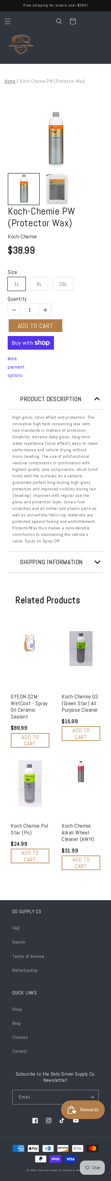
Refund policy (25, 970)
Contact (19, 1051)
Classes (20, 1037)
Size (12, 272)
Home (10, 81)
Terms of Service (28, 956)
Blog (16, 1023)
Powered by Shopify (73, 1170)
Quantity (17, 298)
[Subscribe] (91, 1097)
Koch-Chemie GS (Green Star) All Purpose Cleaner (80, 703)
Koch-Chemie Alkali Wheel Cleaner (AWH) (78, 832)
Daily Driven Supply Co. (50, 1170)
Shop (17, 1009)
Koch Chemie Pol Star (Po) (29, 829)
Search (19, 942)
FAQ (16, 928)
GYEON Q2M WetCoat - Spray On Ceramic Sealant (29, 706)
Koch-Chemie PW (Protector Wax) (41, 217)
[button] (7, 21)
